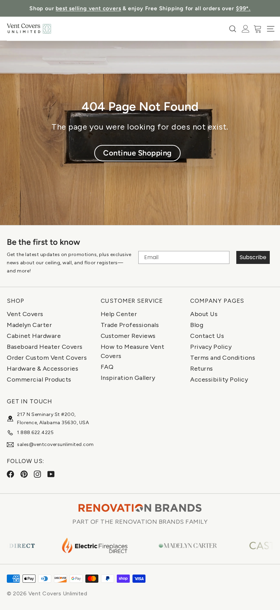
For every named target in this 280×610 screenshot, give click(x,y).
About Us (204, 314)
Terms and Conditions (222, 357)
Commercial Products (39, 379)
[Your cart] (257, 29)
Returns (201, 368)
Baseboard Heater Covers (45, 347)
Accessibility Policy (219, 379)
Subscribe (253, 257)
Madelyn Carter (29, 325)
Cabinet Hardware (34, 336)
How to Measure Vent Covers (133, 351)
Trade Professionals (130, 325)
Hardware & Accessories (42, 368)
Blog (196, 325)
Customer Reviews (128, 336)
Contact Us (207, 336)
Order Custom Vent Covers (47, 357)
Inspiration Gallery (128, 378)
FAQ (107, 367)
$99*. (243, 8)
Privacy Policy (211, 347)
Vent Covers (25, 314)
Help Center (119, 314)
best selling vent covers (88, 8)
